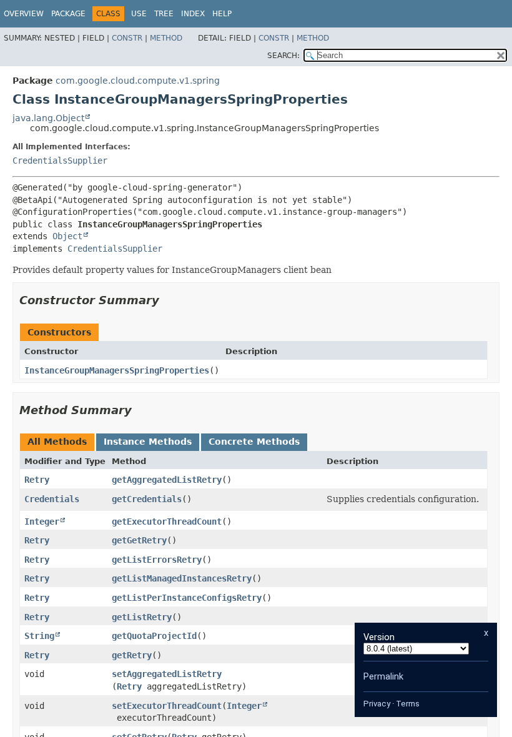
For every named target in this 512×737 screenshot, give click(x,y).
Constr (127, 38)
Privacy (376, 703)
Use (139, 13)
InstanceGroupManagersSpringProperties (116, 370)
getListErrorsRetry (157, 560)
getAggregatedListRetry (167, 480)
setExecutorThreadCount (167, 706)
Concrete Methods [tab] (254, 442)
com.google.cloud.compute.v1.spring (138, 81)
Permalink (383, 676)
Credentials (51, 499)
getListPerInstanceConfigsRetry (187, 598)
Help (222, 13)
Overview (24, 13)
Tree (164, 13)
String (39, 636)
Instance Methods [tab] (148, 442)
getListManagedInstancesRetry (182, 578)
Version (379, 637)
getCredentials (147, 499)
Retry (36, 480)
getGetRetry (139, 540)
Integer (41, 522)
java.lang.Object (48, 118)
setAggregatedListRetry (167, 674)
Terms (408, 703)
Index (193, 13)
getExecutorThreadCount (167, 522)
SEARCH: (283, 55)
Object (67, 236)
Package (68, 13)
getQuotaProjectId (154, 636)
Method (166, 38)
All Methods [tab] (57, 442)
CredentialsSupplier (59, 161)
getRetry (132, 655)
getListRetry (142, 617)
